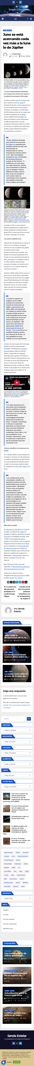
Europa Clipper (8, 863)
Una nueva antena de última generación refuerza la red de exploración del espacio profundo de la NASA (16, 797)
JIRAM (23, 114)
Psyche (22, 879)
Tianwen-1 (15, 886)
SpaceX (18, 882)
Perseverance (13, 879)
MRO (5, 879)
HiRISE (17, 326)
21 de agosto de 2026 (13, 978)
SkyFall (11, 1010)
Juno (5, 30)
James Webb (7, 871)
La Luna (6, 875)
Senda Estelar (17, 9)
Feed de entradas (8, 919)
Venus (22, 886)
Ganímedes (17, 79)
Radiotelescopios (8, 882)
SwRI (21, 86)
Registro (6, 910)
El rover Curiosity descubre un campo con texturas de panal (21, 840)
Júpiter (9, 30)
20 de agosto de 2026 (13, 998)
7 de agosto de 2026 (12, 1018)
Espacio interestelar (23, 856)
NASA (11, 81)
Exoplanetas (18, 863)
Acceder (5, 914)
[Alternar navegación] (15, 18)
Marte (12, 875)
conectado (20, 696)
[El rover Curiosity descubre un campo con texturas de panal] (6, 841)
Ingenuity (6, 867)
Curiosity (6, 856)
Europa (18, 860)
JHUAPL (20, 219)
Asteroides (25, 852)
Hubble (25, 863)
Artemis (18, 852)
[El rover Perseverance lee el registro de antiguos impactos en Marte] (6, 808)
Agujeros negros (8, 852)
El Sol (13, 856)
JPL (14, 86)
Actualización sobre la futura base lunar (15, 994)
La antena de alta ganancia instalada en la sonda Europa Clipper (10, 591)
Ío (16, 103)
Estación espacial (8, 860)
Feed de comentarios (10, 924)
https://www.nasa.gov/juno (21, 566)
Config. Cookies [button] (7, 1062)
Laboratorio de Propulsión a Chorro (16, 529)
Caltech (17, 86)
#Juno (23, 56)
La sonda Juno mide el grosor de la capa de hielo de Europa (15, 676)
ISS (19, 867)
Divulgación (8, 951)
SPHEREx (25, 882)
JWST (20, 871)
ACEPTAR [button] (16, 1062)
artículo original (18, 575)
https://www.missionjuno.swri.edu (14, 569)
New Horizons (16, 307)
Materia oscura (21, 875)
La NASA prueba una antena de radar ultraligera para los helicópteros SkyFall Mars (15, 830)
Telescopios (7, 886)
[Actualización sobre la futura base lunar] (6, 819)
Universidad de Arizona (20, 218)
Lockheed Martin (17, 555)
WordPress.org (8, 928)
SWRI (23, 219)
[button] (28, 19)
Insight (13, 867)
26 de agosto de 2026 (13, 958)
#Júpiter (28, 56)
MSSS (24, 86)
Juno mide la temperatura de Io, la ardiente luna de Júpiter (16, 637)
